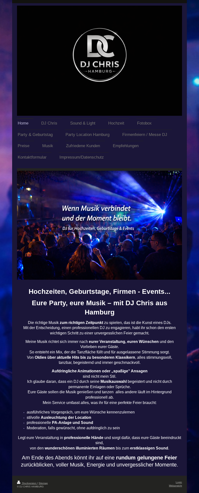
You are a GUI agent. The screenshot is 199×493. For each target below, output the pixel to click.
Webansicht (175, 485)
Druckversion (29, 483)
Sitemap (43, 483)
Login (179, 482)
